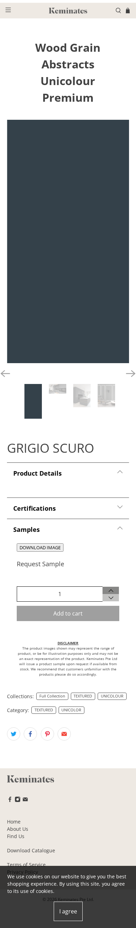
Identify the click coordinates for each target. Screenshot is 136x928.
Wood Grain (67, 47)
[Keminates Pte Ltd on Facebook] (10, 800)
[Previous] (5, 373)
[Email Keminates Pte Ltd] (25, 800)
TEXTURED (83, 696)
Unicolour (67, 80)
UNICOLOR (71, 710)
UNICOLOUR (112, 696)
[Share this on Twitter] (13, 734)
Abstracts (68, 64)
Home (14, 821)
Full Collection (52, 696)
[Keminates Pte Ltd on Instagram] (18, 800)
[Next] (131, 373)
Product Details (37, 473)
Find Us (15, 836)
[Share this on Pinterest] (47, 734)
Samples (26, 529)
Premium (67, 97)
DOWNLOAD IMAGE (40, 547)
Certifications (34, 508)
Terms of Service (26, 864)
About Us (17, 829)
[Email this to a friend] (64, 734)
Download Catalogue (31, 850)
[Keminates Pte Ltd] (68, 11)
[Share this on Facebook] (30, 734)
